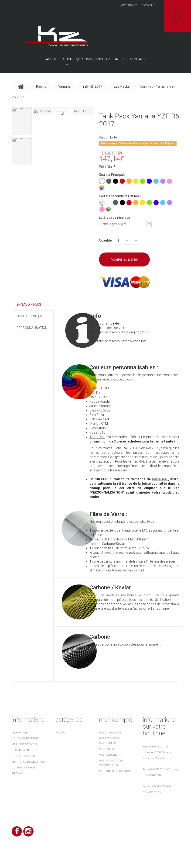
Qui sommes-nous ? (93, 59)
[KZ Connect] (56, 35)
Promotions (20, 732)
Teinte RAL (97, 437)
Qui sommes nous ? (24, 767)
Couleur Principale (112, 174)
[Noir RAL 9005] (115, 181)
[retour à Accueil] (21, 86)
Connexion (127, 4)
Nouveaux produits (25, 738)
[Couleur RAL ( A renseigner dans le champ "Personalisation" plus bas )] (102, 187)
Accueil (52, 59)
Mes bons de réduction (115, 771)
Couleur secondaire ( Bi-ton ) (120, 196)
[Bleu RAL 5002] (149, 181)
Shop (67, 59)
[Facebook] (17, 831)
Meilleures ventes (24, 744)
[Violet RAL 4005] (162, 181)
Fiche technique (30, 316)
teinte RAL (160, 479)
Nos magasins (21, 750)
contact (137, 59)
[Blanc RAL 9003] (102, 181)
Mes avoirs (106, 748)
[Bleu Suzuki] (156, 181)
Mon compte (115, 719)
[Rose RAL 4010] (169, 181)
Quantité (105, 240)
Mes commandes (110, 732)
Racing (60, 732)
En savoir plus (29, 304)
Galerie (119, 59)
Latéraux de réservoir (115, 217)
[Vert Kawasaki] (142, 181)
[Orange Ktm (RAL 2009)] (129, 181)
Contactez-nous (23, 755)
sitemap (17, 773)
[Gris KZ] (108, 181)
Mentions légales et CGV (29, 761)
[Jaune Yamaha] (135, 181)
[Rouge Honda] (122, 181)
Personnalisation (32, 328)
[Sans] (102, 202)
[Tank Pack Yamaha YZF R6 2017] (63, 111)
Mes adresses (108, 754)
